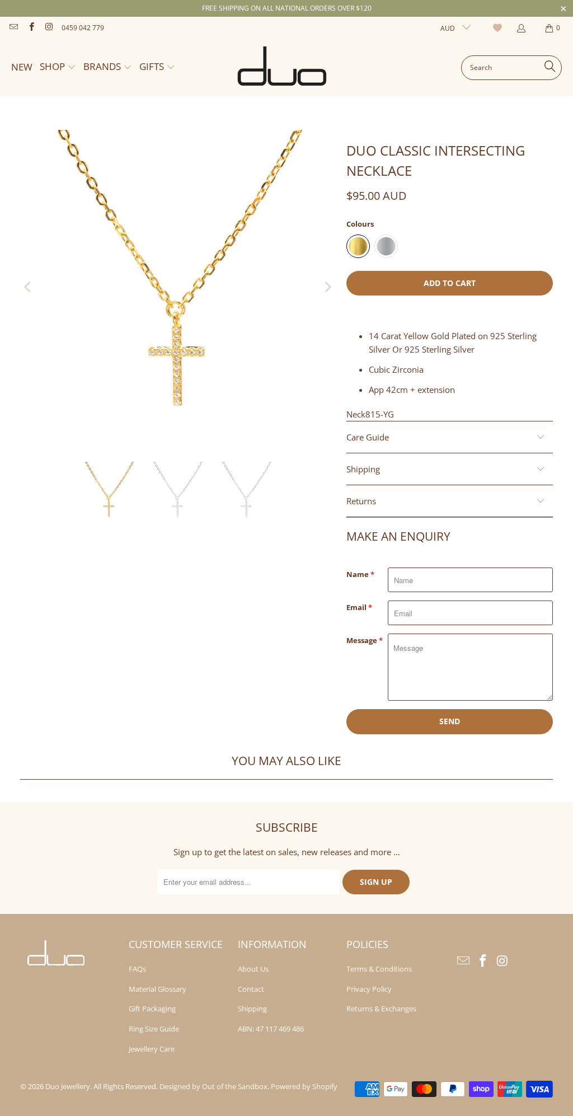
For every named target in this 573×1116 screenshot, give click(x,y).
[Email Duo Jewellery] (13, 27)
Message (364, 640)
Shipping (252, 1009)
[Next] (327, 288)
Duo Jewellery (67, 1086)
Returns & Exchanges (381, 1009)
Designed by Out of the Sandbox (213, 1086)
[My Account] (520, 28)
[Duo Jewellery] (282, 68)
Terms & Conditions (379, 969)
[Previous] (28, 288)
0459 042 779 (83, 27)
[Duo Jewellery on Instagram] (48, 27)
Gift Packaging (152, 1009)
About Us (253, 969)
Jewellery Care (152, 1049)
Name (360, 574)
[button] (58, 67)
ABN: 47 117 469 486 (271, 1029)
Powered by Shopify (304, 1086)
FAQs (137, 969)
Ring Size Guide (154, 1029)
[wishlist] (499, 28)
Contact (251, 989)
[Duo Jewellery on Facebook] (30, 27)
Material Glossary (157, 989)
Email (359, 607)
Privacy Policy (369, 989)
